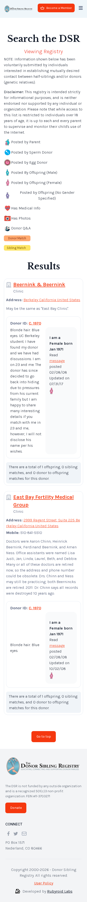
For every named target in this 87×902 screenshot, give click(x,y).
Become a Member (59, 8)
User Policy (43, 879)
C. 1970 (35, 319)
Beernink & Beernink (39, 281)
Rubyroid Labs (59, 887)
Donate (16, 804)
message (57, 357)
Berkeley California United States (51, 296)
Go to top (43, 733)
